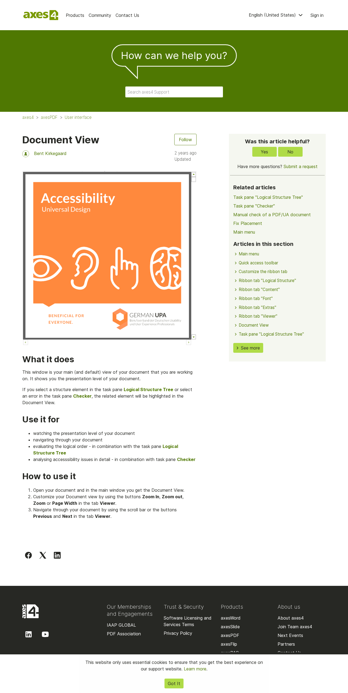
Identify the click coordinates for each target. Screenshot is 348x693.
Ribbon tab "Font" (256, 298)
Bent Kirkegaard (50, 153)
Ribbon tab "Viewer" (258, 316)
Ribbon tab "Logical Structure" (267, 280)
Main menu (244, 232)
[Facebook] (28, 555)
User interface (78, 117)
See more (250, 348)
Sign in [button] (317, 15)
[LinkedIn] (57, 555)
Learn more (195, 669)
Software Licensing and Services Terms (188, 621)
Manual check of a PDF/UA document (272, 214)
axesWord (231, 618)
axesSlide (230, 626)
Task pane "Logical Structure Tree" (268, 197)
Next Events (290, 635)
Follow (185, 139)
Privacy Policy (178, 633)
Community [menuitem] (100, 15)
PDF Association (124, 633)
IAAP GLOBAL (121, 625)
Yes (264, 151)
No (290, 151)
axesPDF (49, 117)
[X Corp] (43, 555)
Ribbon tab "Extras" (257, 307)
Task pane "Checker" (254, 206)
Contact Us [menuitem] (127, 15)
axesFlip (229, 644)
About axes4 (291, 618)
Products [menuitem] (75, 15)
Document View (254, 325)
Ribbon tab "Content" (259, 289)
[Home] (40, 15)
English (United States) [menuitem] (273, 15)
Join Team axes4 (295, 626)
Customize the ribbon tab (263, 271)
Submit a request (301, 166)
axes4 (28, 117)
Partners (286, 644)
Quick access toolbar (258, 262)
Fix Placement (247, 223)
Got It (174, 683)
